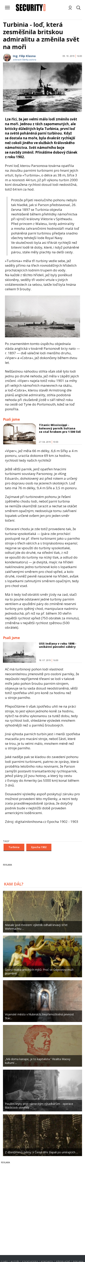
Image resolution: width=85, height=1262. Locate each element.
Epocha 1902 (38, 847)
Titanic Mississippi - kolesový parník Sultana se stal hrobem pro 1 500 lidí (60, 428)
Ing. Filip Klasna (24, 56)
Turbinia (13, 847)
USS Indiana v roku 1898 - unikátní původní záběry (57, 645)
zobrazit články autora (24, 59)
